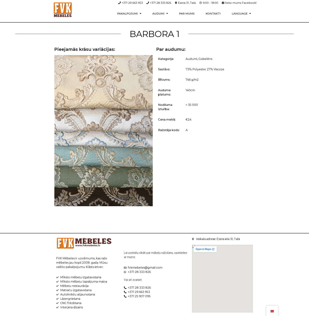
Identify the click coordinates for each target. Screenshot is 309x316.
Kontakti (213, 13)
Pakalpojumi (127, 13)
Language (239, 13)
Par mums (187, 13)
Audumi (158, 13)
